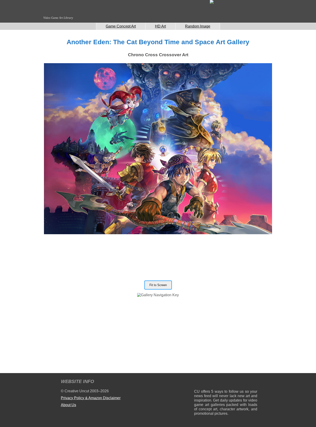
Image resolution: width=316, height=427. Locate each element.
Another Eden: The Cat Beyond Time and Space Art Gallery (158, 42)
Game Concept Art (121, 26)
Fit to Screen (158, 285)
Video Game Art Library (58, 17)
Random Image (197, 26)
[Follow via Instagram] (211, 382)
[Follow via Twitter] (239, 382)
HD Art (160, 26)
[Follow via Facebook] (225, 382)
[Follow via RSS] (197, 382)
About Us (68, 405)
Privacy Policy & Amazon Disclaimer (91, 398)
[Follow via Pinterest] (254, 382)
